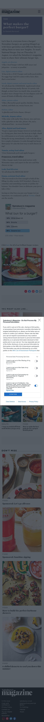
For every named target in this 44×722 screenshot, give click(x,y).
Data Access (22, 401)
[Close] (40, 321)
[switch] (36, 361)
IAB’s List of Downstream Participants (24, 350)
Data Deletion (10, 401)
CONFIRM (13, 394)
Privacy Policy (33, 401)
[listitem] (22, 357)
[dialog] (22, 361)
